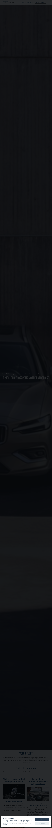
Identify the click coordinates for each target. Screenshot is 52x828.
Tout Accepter (42, 819)
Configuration (42, 823)
